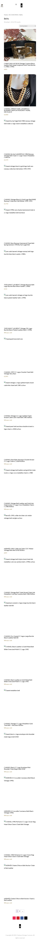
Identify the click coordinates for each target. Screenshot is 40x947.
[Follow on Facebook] (21, 918)
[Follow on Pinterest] (18, 918)
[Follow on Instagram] (14, 918)
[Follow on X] (25, 918)
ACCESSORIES (13, 15)
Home (6, 15)
